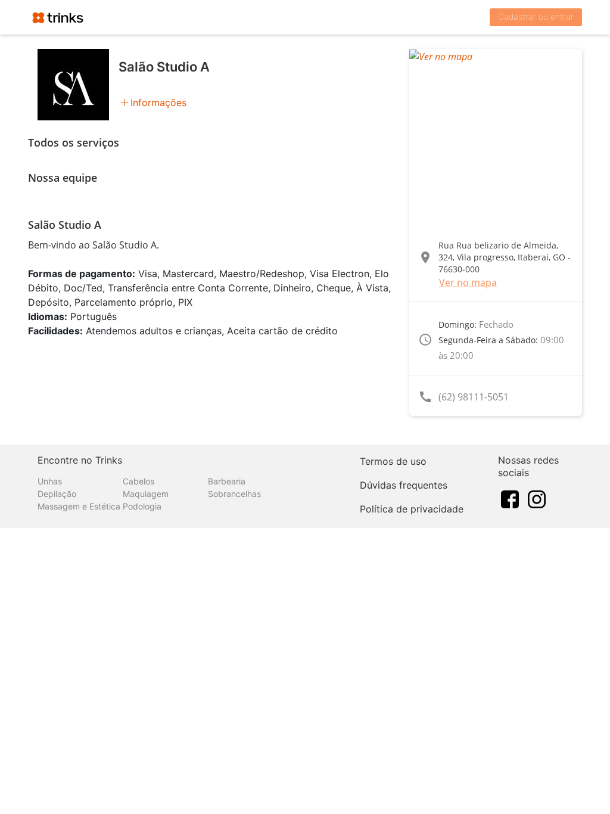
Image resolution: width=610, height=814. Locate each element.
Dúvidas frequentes (403, 485)
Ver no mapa (468, 282)
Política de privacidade (411, 509)
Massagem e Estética (79, 506)
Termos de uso (393, 461)
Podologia (142, 506)
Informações (158, 102)
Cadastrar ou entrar (536, 16)
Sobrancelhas (234, 494)
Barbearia (226, 481)
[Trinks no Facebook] (510, 499)
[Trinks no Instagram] (537, 499)
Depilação (57, 494)
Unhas (50, 481)
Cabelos (138, 481)
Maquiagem (146, 494)
